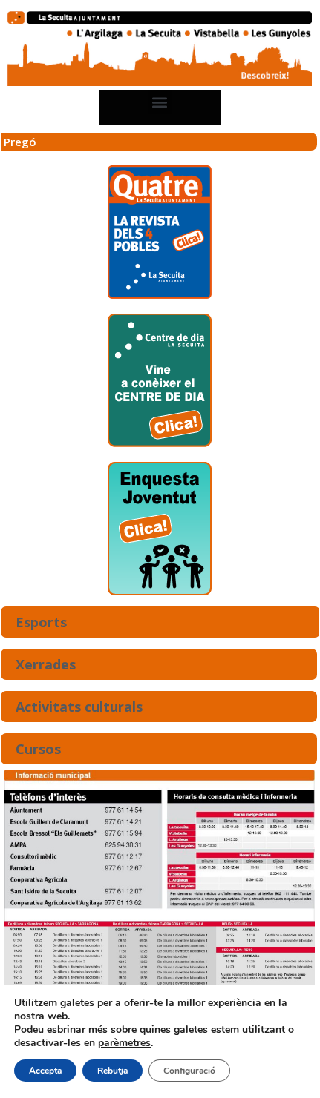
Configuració (189, 1070)
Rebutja (112, 1070)
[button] (160, 102)
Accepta (45, 1070)
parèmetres (124, 1043)
